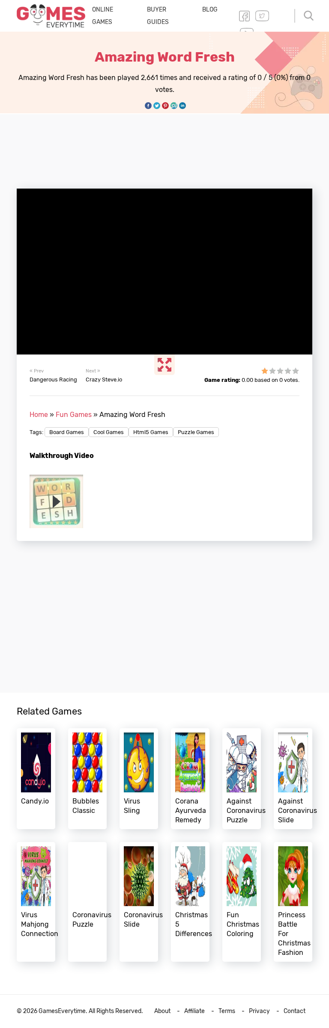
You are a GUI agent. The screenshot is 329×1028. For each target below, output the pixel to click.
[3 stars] (280, 370)
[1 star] (265, 370)
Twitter (262, 16)
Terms (226, 1011)
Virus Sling (139, 778)
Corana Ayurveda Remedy (190, 778)
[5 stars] (295, 370)
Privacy (259, 1011)
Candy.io (36, 778)
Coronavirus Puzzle (87, 902)
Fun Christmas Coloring (241, 902)
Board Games (66, 432)
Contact (294, 1011)
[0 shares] (148, 105)
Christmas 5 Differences (190, 902)
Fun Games (74, 415)
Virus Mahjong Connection (36, 902)
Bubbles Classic (87, 778)
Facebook (244, 16)
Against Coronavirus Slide (293, 778)
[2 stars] (272, 370)
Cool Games (108, 432)
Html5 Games (150, 432)
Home (39, 415)
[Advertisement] (173, 146)
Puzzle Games (196, 432)
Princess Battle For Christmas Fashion (293, 902)
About (162, 1011)
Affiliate (194, 1011)
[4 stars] (288, 370)
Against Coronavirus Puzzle (241, 778)
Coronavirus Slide (139, 902)
